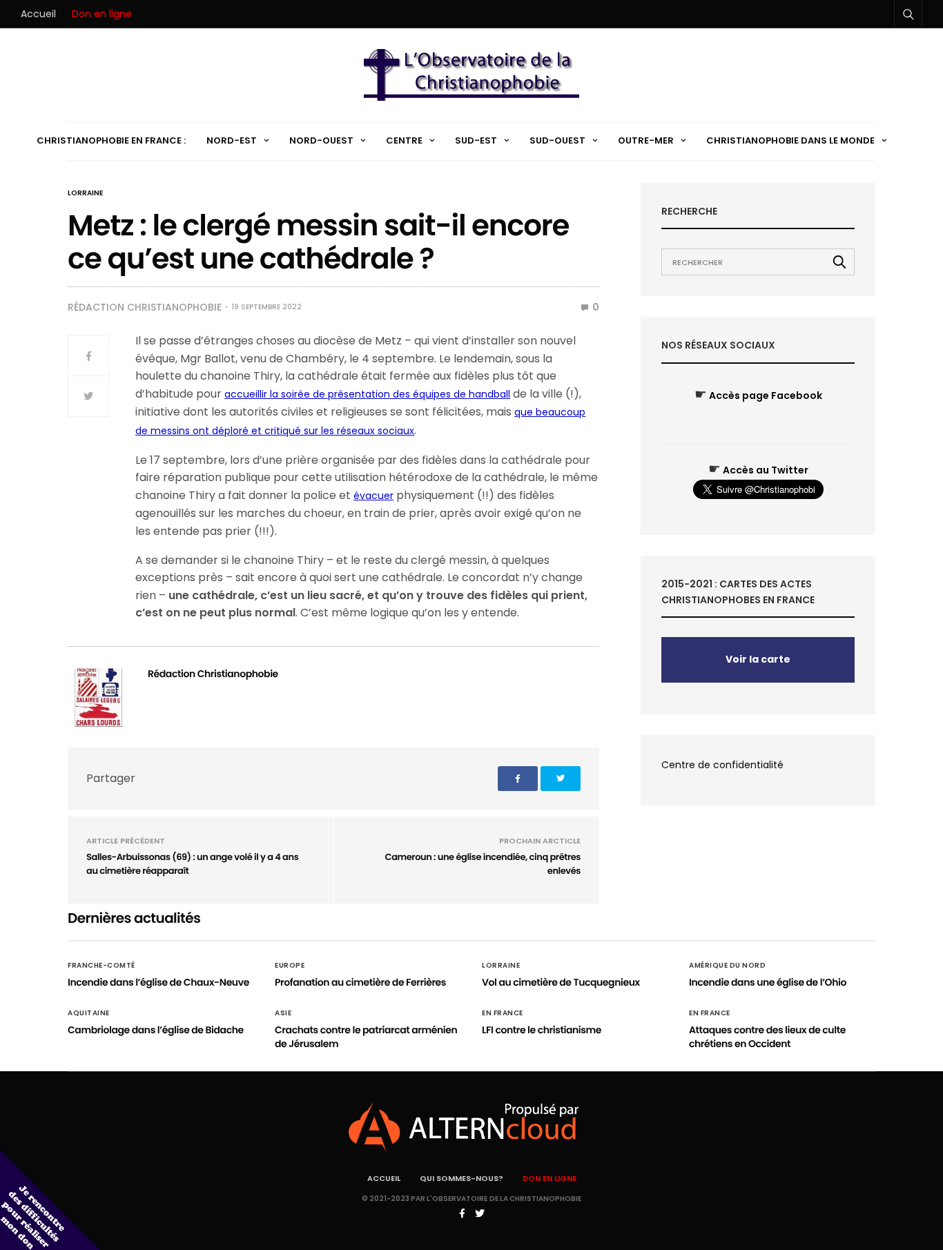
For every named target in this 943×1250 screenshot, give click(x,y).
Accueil (38, 14)
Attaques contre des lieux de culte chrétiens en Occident (767, 1037)
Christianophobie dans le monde (790, 140)
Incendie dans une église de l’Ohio (767, 982)
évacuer (373, 495)
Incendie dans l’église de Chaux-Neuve (158, 982)
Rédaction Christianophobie (145, 307)
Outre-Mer (646, 140)
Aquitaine (89, 1013)
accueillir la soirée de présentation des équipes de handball (367, 394)
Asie (283, 1013)
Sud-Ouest (557, 140)
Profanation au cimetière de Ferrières (360, 982)
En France (502, 1013)
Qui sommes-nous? (461, 1178)
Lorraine (85, 193)
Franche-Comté (101, 965)
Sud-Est (476, 140)
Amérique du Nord (727, 965)
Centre (404, 140)
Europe (289, 965)
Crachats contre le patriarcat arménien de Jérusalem (366, 1037)
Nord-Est (231, 140)
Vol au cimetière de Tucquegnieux (561, 982)
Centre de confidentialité (722, 765)
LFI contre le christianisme (541, 1030)
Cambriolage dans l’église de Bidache (156, 1030)
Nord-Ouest (321, 140)
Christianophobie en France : (111, 140)
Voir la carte (758, 659)
